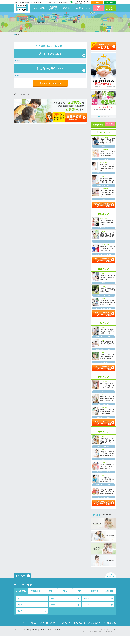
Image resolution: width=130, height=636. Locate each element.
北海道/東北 (21, 591)
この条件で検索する (51, 83)
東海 (65, 591)
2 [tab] (102, 116)
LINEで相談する (110, 2)
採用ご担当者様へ (63, 2)
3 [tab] (105, 116)
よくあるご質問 (52, 2)
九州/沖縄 (109, 591)
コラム (88, 8)
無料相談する (97, 2)
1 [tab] (99, 116)
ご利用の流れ (67, 8)
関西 (79, 591)
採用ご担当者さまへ (80, 623)
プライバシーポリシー (46, 630)
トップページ (20, 623)
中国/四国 (94, 591)
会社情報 (26, 630)
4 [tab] (108, 116)
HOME (35, 8)
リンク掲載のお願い (110, 623)
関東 (50, 591)
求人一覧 (55, 623)
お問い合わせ (17, 630)
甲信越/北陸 (35, 591)
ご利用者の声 (66, 623)
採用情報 (34, 630)
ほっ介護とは (78, 8)
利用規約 (58, 630)
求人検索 (43, 8)
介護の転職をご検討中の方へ (54, 8)
